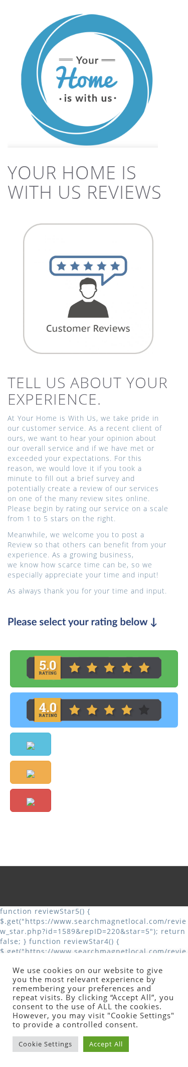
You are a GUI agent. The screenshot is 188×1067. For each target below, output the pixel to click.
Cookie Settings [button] (45, 1043)
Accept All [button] (106, 1043)
